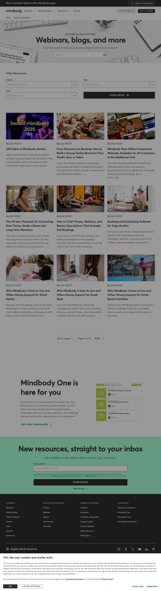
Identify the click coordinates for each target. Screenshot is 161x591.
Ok (10, 586)
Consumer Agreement (74, 579)
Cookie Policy (152, 586)
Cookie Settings (31, 586)
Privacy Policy (107, 579)
